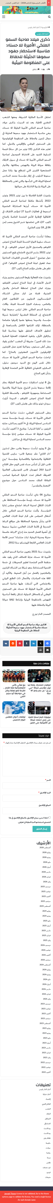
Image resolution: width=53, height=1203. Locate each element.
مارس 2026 (46, 872)
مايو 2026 (47, 862)
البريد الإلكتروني (44, 792)
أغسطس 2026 (45, 847)
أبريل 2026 (46, 867)
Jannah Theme (10, 1193)
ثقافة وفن (47, 1138)
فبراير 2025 (46, 935)
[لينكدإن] (34, 643)
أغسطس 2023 (45, 1023)
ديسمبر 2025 (46, 886)
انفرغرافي (47, 1123)
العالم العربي (46, 1104)
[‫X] (40, 643)
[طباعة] (40, 650)
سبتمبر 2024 (46, 959)
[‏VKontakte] (6, 643)
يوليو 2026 (46, 852)
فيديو (49, 1172)
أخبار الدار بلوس (33, 27)
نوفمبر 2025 (46, 891)
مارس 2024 (46, 989)
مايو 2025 (47, 920)
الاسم (48, 780)
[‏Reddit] (13, 643)
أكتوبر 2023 (46, 1013)
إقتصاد (48, 1099)
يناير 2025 (47, 940)
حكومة (48, 1143)
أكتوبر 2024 (46, 955)
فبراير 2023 (46, 1052)
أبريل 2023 (46, 1043)
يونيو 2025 (46, 916)
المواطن (48, 1118)
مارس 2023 (46, 1047)
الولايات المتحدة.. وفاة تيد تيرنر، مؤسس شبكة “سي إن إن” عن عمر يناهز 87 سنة (39, 689)
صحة (49, 1157)
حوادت (48, 1148)
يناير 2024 (47, 999)
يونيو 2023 (46, 1033)
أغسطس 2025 (45, 906)
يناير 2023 (47, 1057)
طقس (48, 1162)
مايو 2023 (47, 1038)
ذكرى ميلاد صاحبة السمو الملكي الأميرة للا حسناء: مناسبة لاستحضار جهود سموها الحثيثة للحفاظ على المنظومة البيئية (26, 628)
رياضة (48, 1152)
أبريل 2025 (46, 925)
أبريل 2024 (46, 984)
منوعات (48, 1177)
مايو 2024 (47, 979)
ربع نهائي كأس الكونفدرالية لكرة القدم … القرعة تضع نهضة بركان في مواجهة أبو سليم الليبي (14, 690)
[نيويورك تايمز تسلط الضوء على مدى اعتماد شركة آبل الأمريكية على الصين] (39, 707)
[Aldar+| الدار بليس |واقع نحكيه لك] (26, 10)
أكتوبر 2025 (46, 896)
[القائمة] (3, 17)
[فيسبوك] (47, 643)
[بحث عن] (49, 17)
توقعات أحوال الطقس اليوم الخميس (15, 718)
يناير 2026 (47, 881)
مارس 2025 (46, 930)
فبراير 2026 (46, 876)
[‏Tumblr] (27, 643)
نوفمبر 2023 (46, 1008)
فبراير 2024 (46, 994)
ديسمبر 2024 (46, 945)
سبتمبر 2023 (46, 1018)
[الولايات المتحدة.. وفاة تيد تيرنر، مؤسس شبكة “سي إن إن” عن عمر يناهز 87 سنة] (39, 675)
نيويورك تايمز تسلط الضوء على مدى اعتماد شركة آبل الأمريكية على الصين (39, 720)
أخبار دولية (47, 1094)
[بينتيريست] (20, 643)
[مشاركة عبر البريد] (47, 650)
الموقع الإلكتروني (45, 805)
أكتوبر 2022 (46, 1072)
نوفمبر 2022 (46, 1067)
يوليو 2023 (46, 1028)
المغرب (48, 1109)
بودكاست (47, 1128)
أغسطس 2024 (45, 964)
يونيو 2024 (46, 974)
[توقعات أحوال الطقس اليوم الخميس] (13, 707)
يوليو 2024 (46, 969)
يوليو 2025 (46, 911)
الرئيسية (44, 27)
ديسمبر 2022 (46, 1062)
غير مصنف (47, 1167)
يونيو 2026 (46, 857)
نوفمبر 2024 (46, 950)
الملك (48, 1113)
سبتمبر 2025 (46, 901)
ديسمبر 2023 (46, 1003)
